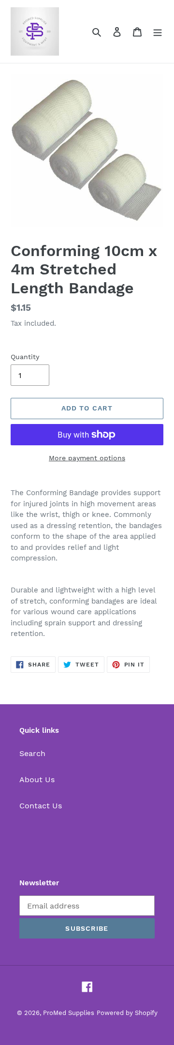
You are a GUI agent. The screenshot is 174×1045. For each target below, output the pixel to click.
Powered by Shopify (127, 1012)
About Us (37, 779)
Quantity (25, 357)
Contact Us (40, 805)
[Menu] (157, 31)
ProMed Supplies (68, 1012)
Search (32, 753)
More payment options (87, 458)
